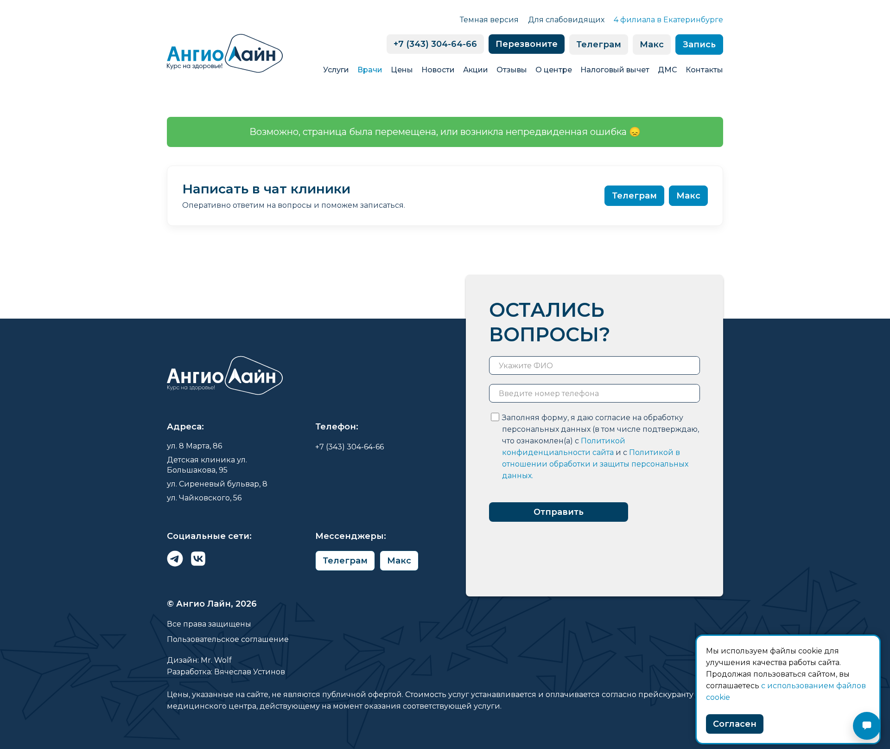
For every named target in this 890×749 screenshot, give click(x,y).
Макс (652, 44)
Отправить (559, 512)
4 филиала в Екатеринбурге (668, 19)
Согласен (734, 724)
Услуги (336, 69)
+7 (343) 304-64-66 (435, 44)
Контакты (704, 69)
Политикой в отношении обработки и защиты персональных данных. (595, 464)
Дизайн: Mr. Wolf (199, 660)
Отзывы (511, 69)
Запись (699, 44)
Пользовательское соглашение (228, 639)
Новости (438, 69)
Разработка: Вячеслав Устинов (226, 671)
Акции (475, 69)
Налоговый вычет (614, 69)
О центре (553, 69)
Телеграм (598, 44)
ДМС (667, 69)
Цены (402, 69)
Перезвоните (527, 44)
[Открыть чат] (867, 726)
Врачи (369, 69)
